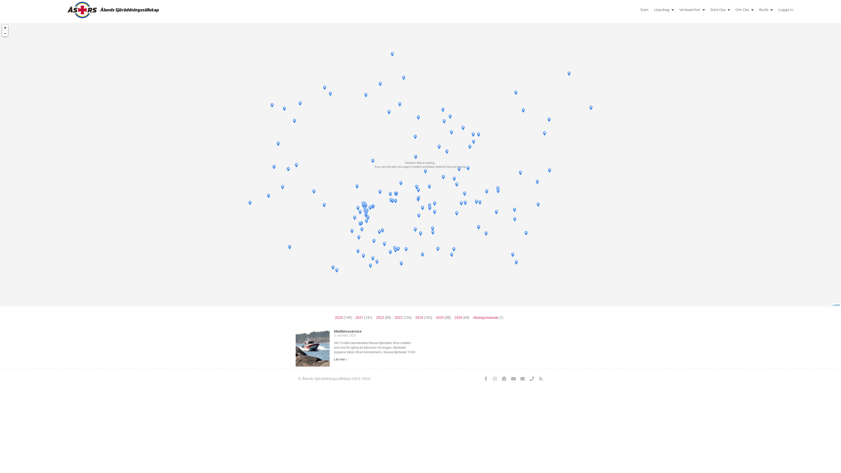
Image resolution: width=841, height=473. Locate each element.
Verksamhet (689, 10)
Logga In (785, 10)
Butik (763, 10)
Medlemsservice (348, 331)
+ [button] (5, 27)
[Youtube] (513, 379)
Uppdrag (662, 10)
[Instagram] (495, 379)
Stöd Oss (718, 10)
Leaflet (836, 305)
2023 (399, 318)
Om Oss (742, 10)
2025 (440, 318)
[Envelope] (522, 379)
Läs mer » (340, 359)
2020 (339, 318)
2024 (419, 318)
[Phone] (532, 379)
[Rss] (541, 379)
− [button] (5, 33)
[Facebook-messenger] (504, 379)
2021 (359, 318)
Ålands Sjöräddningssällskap (129, 10)
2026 (458, 318)
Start (644, 10)
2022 (380, 318)
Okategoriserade (485, 318)
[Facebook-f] (486, 379)
